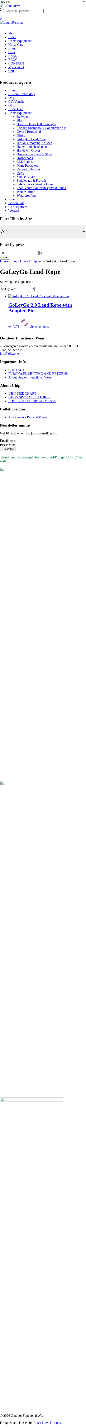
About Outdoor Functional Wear (29, 377)
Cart (11, 71)
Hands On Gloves (28, 150)
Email (4, 440)
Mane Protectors (27, 165)
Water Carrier (25, 192)
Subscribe (8, 449)
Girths (21, 135)
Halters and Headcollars (32, 146)
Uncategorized (18, 207)
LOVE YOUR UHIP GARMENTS (32, 401)
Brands (13, 48)
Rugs (20, 173)
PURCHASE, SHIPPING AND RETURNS (38, 373)
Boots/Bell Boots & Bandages (36, 124)
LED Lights (25, 161)
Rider (12, 37)
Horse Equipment (20, 41)
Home (4, 261)
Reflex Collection (28, 169)
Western (13, 210)
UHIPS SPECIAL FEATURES (29, 397)
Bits (19, 120)
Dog (11, 98)
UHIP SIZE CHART (22, 393)
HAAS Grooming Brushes (34, 143)
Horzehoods (25, 158)
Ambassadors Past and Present (28, 417)
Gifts (11, 52)
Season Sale (16, 203)
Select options (39, 326)
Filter (5, 257)
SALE (12, 56)
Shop (11, 33)
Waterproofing (26, 195)
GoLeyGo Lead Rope (31, 139)
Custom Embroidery (21, 94)
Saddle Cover (26, 176)
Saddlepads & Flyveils (31, 180)
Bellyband (23, 116)
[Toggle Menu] (1, 27)
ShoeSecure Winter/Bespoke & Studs (41, 188)
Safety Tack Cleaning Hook (35, 184)
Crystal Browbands (29, 131)
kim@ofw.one (9, 353)
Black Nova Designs (47, 1422)
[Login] (11, 22)
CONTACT (16, 63)
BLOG (13, 59)
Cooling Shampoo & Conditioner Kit (41, 128)
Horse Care (15, 44)
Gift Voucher (16, 101)
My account (16, 67)
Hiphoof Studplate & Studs (34, 154)
